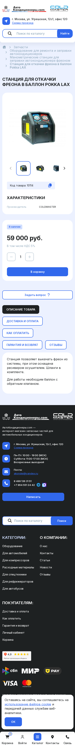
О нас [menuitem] (44, 546)
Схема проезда (22, 23)
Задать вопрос (36, 295)
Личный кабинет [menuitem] (13, 632)
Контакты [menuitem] (46, 553)
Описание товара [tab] (20, 309)
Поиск (61, 520)
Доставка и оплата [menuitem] (15, 611)
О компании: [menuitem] (54, 537)
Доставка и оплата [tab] (22, 321)
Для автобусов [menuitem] (12, 588)
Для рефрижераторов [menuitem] (17, 581)
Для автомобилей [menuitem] (14, 553)
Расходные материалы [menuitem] (18, 567)
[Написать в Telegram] (38, 485)
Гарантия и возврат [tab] (22, 344)
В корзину (38, 271)
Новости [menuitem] (46, 567)
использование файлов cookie (28, 704)
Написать (33, 496)
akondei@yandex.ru (26, 473)
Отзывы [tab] (55, 344)
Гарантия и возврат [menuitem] (15, 625)
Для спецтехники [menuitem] (14, 574)
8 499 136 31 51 (23, 481)
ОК (13, 721)
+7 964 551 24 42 (24, 484)
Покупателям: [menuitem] (17, 603)
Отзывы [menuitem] (45, 574)
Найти (64, 33)
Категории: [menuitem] (14, 537)
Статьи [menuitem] (45, 560)
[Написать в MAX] (44, 485)
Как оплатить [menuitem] (11, 618)
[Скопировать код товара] (50, 185)
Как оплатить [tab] (18, 333)
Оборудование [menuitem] (12, 546)
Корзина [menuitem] (7, 639)
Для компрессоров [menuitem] (15, 560)
